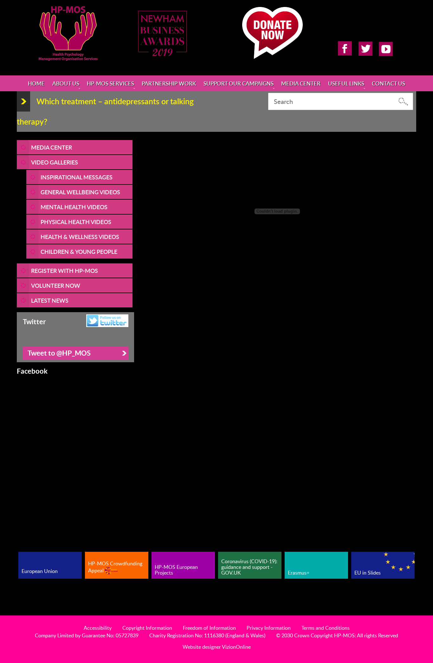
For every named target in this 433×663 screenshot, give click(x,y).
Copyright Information (147, 627)
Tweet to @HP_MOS (59, 353)
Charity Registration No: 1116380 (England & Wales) (207, 635)
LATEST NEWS (49, 300)
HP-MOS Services (110, 83)
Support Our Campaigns (239, 83)
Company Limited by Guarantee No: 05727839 (87, 635)
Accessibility (98, 627)
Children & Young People (79, 251)
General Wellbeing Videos (80, 192)
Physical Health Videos (76, 222)
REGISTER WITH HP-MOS (64, 270)
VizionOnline (236, 646)
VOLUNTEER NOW (55, 285)
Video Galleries (54, 162)
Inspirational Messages (77, 177)
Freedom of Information (209, 627)
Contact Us (388, 83)
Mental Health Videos (74, 207)
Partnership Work (169, 83)
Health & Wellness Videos (80, 237)
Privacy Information (269, 627)
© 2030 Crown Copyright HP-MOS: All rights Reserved (337, 635)
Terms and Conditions (325, 627)
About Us (65, 83)
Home (36, 83)
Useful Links (346, 83)
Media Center (300, 83)
